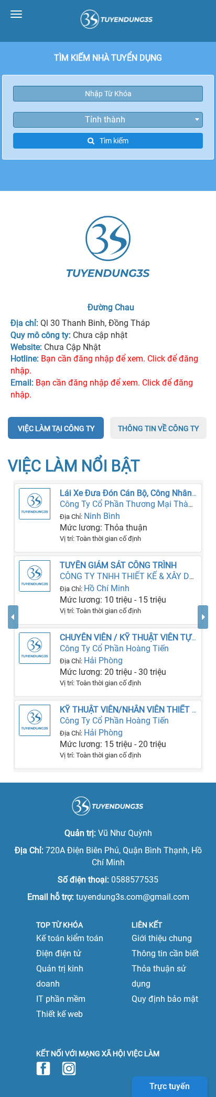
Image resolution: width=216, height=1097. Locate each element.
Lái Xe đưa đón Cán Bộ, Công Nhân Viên (135, 493)
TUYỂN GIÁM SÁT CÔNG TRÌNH (118, 565)
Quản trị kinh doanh (59, 976)
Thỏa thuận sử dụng (159, 976)
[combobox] (108, 120)
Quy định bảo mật (165, 999)
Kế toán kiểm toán (69, 938)
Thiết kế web (59, 1014)
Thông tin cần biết (165, 953)
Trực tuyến (169, 1086)
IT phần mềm (60, 999)
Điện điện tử (58, 953)
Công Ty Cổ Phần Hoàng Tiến (114, 648)
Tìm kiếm (114, 141)
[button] (13, 688)
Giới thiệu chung (162, 938)
